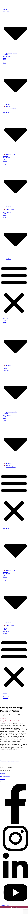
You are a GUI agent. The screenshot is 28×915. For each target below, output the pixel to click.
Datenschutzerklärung (11, 108)
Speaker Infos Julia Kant (11, 53)
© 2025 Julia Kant (4, 905)
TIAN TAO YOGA (7, 56)
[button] (14, 289)
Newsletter (8, 105)
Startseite (5, 9)
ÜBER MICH (6, 631)
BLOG (4, 61)
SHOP (4, 58)
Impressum (8, 106)
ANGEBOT (5, 55)
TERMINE (5, 59)
